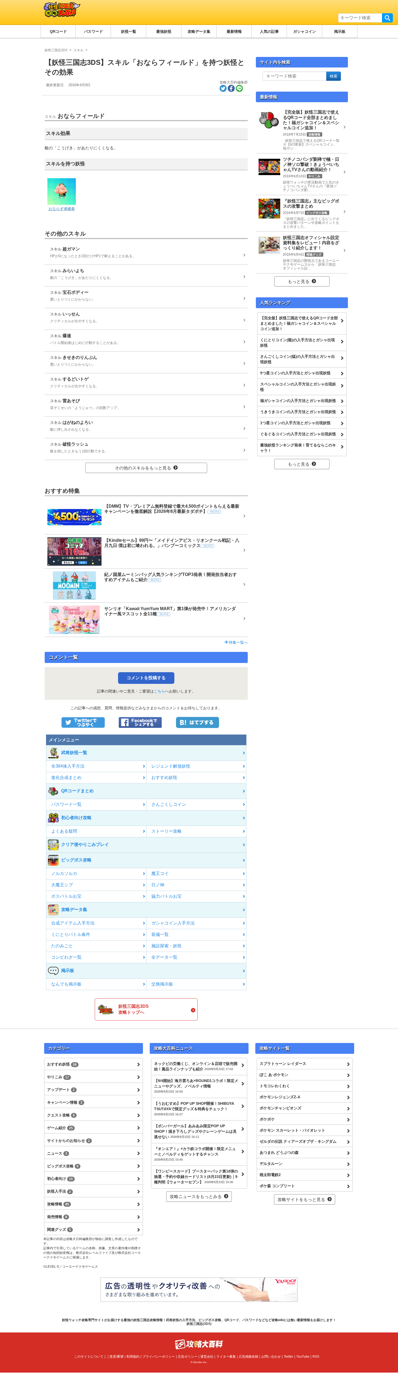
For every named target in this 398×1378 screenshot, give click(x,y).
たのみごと (62, 946)
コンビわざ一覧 (66, 957)
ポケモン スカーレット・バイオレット (292, 1130)
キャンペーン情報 (64, 1102)
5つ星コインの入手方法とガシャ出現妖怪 (295, 373)
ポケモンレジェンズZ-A (280, 1097)
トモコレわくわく (275, 1086)
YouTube (302, 1356)
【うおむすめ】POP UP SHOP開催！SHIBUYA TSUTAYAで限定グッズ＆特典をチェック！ (194, 1108)
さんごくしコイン (168, 804)
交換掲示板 (162, 984)
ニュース (57, 1153)
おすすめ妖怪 (164, 777)
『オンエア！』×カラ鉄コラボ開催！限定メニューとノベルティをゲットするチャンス (195, 1154)
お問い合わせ (271, 1356)
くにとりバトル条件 (70, 934)
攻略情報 (58, 1204)
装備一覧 (160, 934)
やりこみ (58, 1077)
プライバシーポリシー (158, 1356)
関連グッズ (59, 1229)
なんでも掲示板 (66, 984)
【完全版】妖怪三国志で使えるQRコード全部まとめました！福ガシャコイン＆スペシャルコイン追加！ (299, 323)
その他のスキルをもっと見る (143, 468)
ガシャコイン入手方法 (173, 923)
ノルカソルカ (64, 873)
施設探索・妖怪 (166, 946)
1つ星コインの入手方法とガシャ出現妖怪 (295, 423)
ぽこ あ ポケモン (274, 1075)
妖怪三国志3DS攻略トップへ (133, 1009)
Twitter (288, 1356)
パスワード (93, 31)
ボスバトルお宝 (66, 896)
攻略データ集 (199, 31)
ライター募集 (226, 1356)
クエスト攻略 (61, 1115)
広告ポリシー (187, 1356)
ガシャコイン (304, 31)
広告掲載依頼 (248, 1356)
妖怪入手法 (59, 1191)
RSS (315, 1356)
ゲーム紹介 (60, 1128)
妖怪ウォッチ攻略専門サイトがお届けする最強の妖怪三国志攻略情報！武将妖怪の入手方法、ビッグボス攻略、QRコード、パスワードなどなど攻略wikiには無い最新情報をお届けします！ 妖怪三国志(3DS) (199, 1322)
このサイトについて (88, 1356)
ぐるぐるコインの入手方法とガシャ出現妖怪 (298, 434)
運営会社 (206, 1356)
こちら (159, 691)
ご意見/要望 (114, 1356)
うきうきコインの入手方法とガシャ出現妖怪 (298, 412)
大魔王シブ (62, 885)
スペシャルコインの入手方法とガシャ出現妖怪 (298, 387)
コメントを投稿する (146, 677)
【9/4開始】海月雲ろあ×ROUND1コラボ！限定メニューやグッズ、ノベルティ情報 (196, 1085)
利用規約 (132, 1356)
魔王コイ (160, 873)
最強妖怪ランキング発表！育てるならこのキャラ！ (298, 448)
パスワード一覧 (66, 804)
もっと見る (298, 281)
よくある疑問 (64, 831)
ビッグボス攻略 (63, 1166)
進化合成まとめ (66, 777)
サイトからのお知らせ (68, 1140)
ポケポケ (267, 1119)
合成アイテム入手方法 (72, 923)
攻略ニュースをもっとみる (196, 1196)
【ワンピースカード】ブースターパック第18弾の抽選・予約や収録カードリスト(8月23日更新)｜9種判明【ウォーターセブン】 (196, 1176)
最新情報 (234, 31)
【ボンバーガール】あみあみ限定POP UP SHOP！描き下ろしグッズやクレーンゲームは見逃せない (195, 1131)
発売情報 (57, 1217)
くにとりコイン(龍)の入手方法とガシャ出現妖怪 (297, 342)
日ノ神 (157, 885)
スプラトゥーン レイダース (283, 1063)
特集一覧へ (238, 642)
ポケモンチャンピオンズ (280, 1108)
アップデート (61, 1089)
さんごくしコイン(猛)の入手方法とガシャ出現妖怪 (297, 359)
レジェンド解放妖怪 (170, 766)
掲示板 (339, 31)
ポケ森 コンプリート (277, 1186)
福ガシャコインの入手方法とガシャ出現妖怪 (298, 400)
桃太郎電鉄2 (270, 1175)
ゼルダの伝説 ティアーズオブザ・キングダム (298, 1141)
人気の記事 (269, 31)
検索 (387, 17)
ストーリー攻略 (166, 831)
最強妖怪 (163, 31)
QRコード (58, 31)
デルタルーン (271, 1163)
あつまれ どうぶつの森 (279, 1152)
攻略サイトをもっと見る (301, 1199)
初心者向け (60, 1178)
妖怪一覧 (128, 31)
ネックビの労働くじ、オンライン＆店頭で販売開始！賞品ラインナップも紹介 (195, 1066)
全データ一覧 (164, 957)
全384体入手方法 (67, 766)
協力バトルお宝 (166, 896)
